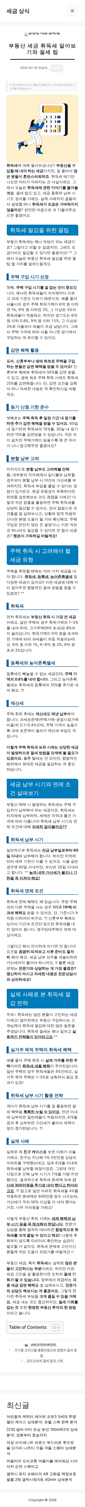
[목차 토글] (54, 1327)
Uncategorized (43, 1344)
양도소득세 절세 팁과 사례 (45, 1360)
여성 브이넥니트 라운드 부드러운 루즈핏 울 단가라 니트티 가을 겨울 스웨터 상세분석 (41, 1448)
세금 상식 (18, 11)
